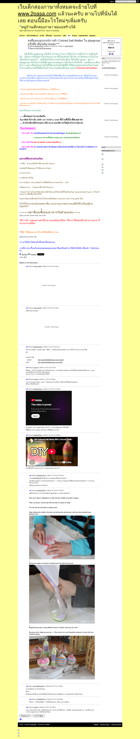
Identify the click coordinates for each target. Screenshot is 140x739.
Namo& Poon (39, 46)
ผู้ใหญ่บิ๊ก (33, 724)
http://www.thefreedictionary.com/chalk (50, 362)
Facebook (33, 254)
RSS (21, 719)
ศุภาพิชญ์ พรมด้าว (39, 686)
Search (138, 1)
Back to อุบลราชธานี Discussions (40, 48)
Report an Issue (105, 724)
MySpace (25, 254)
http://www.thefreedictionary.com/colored (50, 360)
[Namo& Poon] (22, 45)
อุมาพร (36, 367)
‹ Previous (23, 716)
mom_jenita (37, 266)
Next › (42, 716)
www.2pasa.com (37, 13)
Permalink (27, 266)
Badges (96, 724)
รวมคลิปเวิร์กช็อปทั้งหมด (109, 68)
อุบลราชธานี (69, 46)
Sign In (112, 1)
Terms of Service (116, 724)
